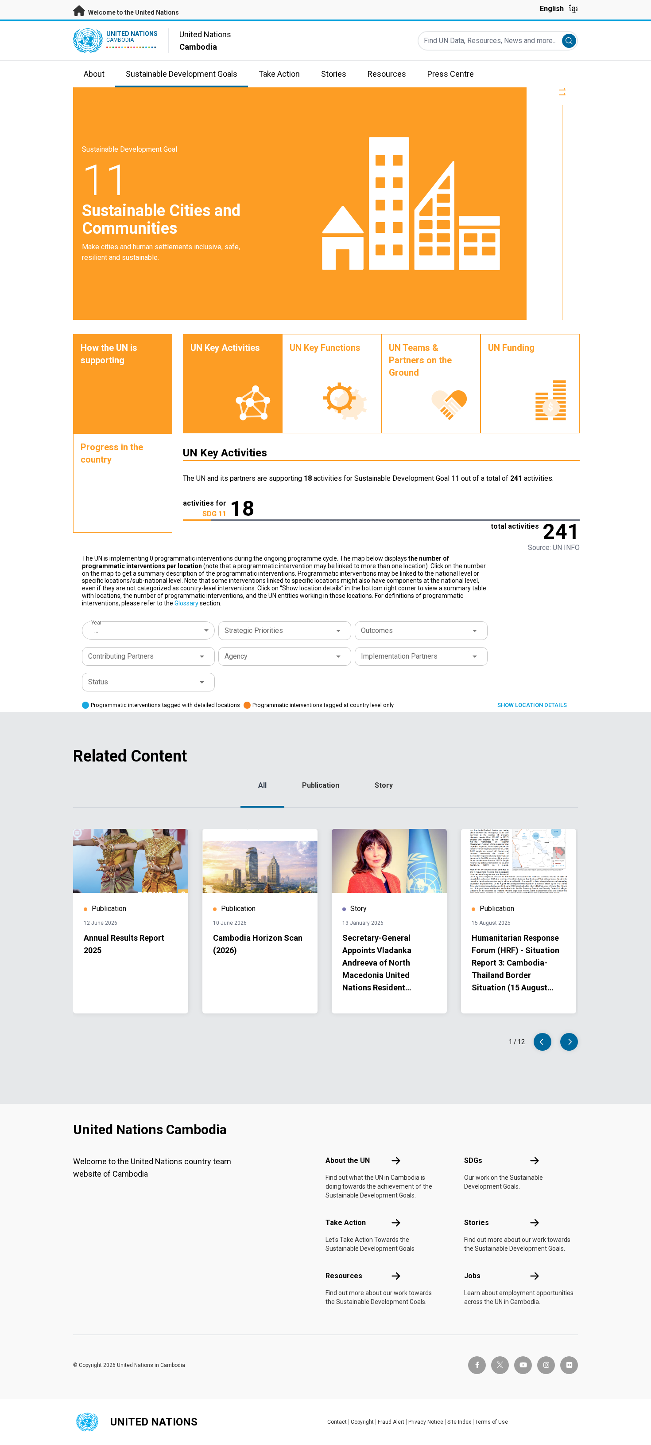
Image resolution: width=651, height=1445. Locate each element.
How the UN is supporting (109, 353)
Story (384, 785)
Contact (337, 1422)
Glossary (186, 603)
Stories (476, 1222)
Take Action (346, 1222)
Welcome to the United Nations (133, 12)
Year (96, 623)
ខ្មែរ (573, 8)
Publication (320, 785)
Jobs (472, 1276)
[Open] (338, 630)
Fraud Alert (391, 1422)
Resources (344, 1276)
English (552, 8)
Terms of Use (491, 1422)
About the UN (348, 1160)
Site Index (459, 1422)
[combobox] (149, 630)
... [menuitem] (96, 630)
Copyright (362, 1422)
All (262, 785)
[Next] (569, 1042)
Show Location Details (532, 705)
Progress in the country (112, 453)
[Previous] (542, 1042)
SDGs (473, 1160)
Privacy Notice (425, 1422)
